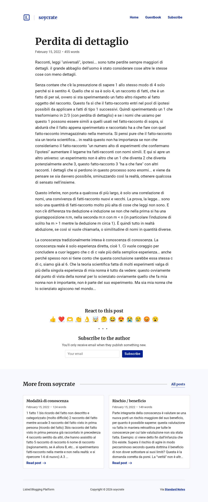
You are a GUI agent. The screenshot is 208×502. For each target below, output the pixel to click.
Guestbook (153, 17)
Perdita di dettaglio (82, 41)
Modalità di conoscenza (47, 401)
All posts (178, 384)
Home (134, 17)
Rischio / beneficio (129, 401)
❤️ (61, 319)
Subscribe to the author (104, 338)
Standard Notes (175, 489)
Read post (33, 463)
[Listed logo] (27, 17)
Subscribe (175, 17)
